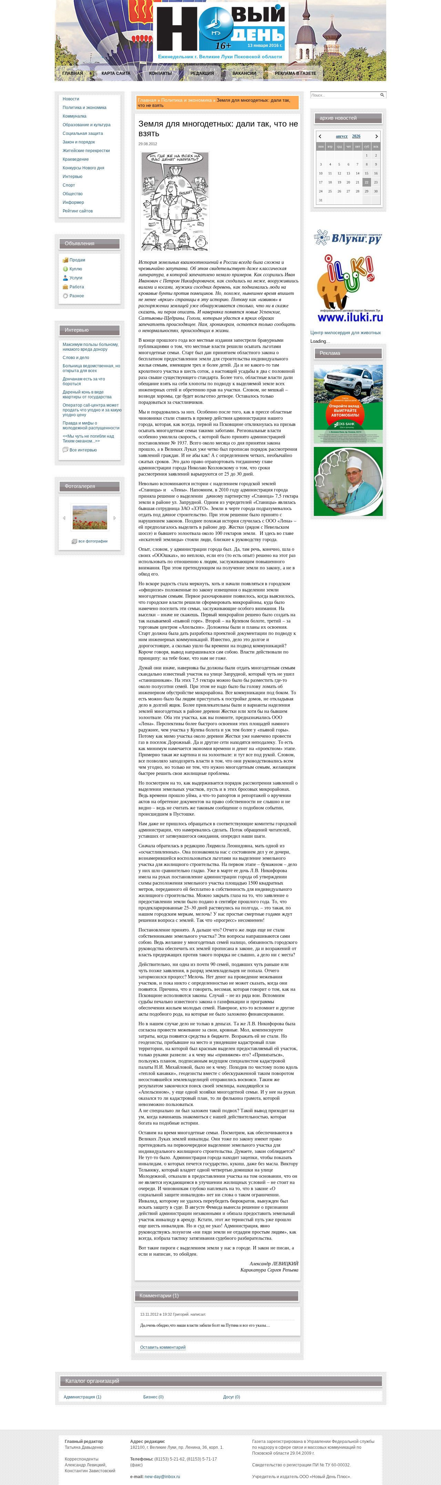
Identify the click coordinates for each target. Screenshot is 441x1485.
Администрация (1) (82, 1397)
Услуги (76, 278)
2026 (356, 136)
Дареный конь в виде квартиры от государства (87, 394)
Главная (147, 100)
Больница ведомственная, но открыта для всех (91, 368)
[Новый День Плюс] (221, 62)
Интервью (72, 176)
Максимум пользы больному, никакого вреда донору (91, 347)
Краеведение (76, 159)
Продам (77, 260)
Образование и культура (87, 124)
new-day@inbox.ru (162, 1476)
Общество (73, 193)
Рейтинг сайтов (78, 211)
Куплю (76, 269)
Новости (71, 99)
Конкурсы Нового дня (83, 168)
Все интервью (83, 450)
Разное (77, 295)
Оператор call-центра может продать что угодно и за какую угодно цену (92, 410)
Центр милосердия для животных (345, 332)
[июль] (320, 136)
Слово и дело (76, 357)
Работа (77, 287)
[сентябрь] (377, 136)
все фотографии (93, 541)
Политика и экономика (84, 107)
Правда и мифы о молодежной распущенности (91, 425)
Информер (73, 202)
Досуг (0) (231, 1397)
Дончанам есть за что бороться (84, 381)
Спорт (69, 185)
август (342, 136)
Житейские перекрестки (86, 150)
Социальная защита (83, 133)
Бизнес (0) (153, 1397)
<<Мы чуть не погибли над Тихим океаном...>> (88, 438)
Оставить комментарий (163, 1347)
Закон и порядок (79, 142)
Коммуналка (74, 116)
